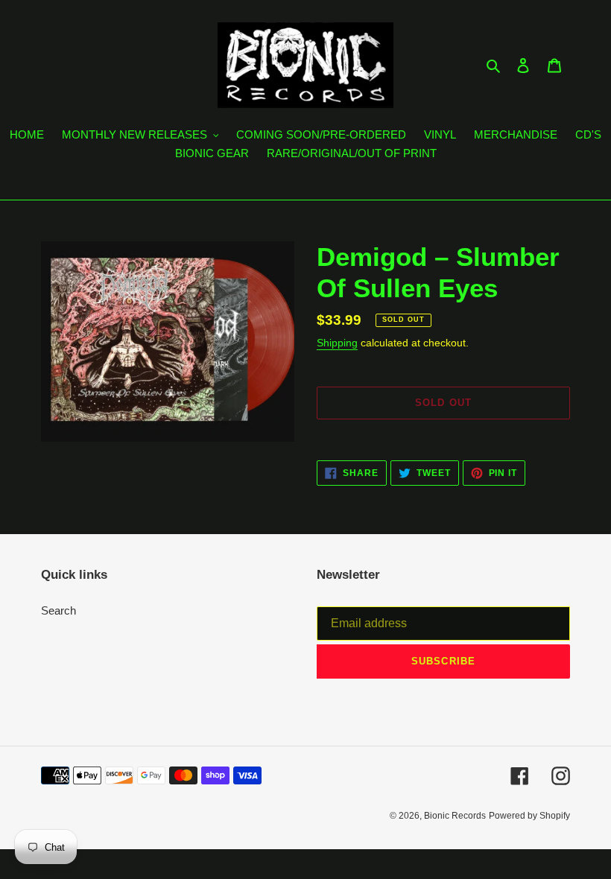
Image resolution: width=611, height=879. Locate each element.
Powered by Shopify (529, 815)
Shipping (337, 343)
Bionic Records (455, 815)
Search (58, 610)
